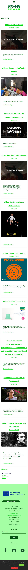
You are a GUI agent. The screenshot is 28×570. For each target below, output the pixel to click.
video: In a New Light (14, 25)
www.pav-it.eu (14, 513)
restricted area (11, 501)
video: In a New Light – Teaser (14, 155)
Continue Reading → (8, 59)
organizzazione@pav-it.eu (14, 515)
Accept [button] (21, 565)
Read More (14, 567)
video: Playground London (14, 253)
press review (5, 476)
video (3, 479)
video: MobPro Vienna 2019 (14, 301)
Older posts (4, 469)
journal (4, 475)
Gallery (4, 477)
